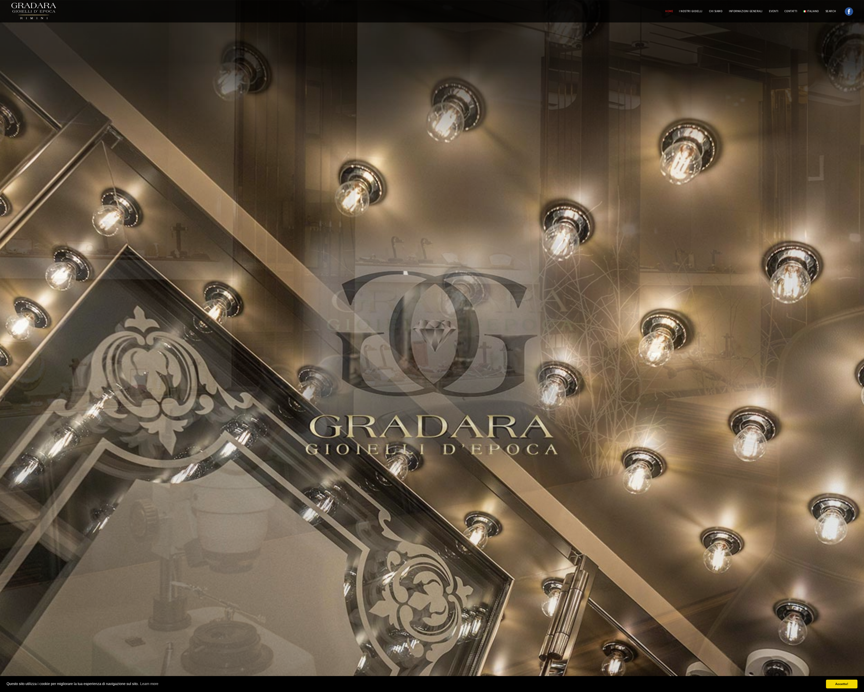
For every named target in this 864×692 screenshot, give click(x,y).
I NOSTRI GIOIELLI (690, 11)
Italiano (812, 11)
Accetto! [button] (841, 684)
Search (831, 11)
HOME (669, 11)
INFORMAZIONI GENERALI (746, 11)
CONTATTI (790, 11)
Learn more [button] (149, 684)
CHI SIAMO (716, 11)
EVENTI (773, 11)
